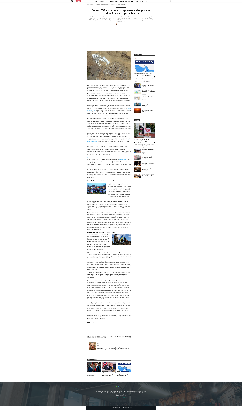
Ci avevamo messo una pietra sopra (104, 83)
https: (98, 345)
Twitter (103, 351)
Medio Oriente (92, 4)
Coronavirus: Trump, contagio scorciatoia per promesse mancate (148, 151)
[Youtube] (124, 401)
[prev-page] (88, 378)
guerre (92, 322)
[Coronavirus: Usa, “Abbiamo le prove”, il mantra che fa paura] (137, 163)
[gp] (116, 24)
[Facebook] (88, 329)
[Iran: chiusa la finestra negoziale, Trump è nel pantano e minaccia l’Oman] (137, 85)
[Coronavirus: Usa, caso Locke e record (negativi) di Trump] (137, 176)
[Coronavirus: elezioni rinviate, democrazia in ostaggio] (144, 130)
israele (95, 322)
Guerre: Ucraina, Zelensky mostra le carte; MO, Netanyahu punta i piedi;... (148, 91)
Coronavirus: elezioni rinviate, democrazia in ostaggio (142, 140)
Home (88, 4)
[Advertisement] (121, 35)
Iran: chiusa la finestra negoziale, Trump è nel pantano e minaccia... (148, 85)
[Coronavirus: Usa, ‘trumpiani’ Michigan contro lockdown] (137, 157)
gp (118, 23)
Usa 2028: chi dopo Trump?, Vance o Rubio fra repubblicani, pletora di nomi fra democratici (94, 374)
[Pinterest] (94, 329)
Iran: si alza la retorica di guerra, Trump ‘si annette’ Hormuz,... (143, 74)
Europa (119, 371)
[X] (91, 329)
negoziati (99, 322)
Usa (125, 7)
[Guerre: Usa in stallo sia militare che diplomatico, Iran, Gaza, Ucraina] (137, 104)
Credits (130, 407)
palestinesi (103, 322)
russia (108, 322)
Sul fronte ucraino (91, 157)
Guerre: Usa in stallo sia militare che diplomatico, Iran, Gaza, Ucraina (148, 104)
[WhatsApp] (97, 329)
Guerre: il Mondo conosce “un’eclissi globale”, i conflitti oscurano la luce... (147, 110)
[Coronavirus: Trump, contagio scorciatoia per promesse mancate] (137, 151)
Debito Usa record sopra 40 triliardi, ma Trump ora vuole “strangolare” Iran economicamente (109, 374)
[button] (170, 1)
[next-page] (90, 378)
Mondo (122, 7)
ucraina (111, 322)
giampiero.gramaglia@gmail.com (122, 397)
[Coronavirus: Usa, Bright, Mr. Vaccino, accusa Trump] (137, 169)
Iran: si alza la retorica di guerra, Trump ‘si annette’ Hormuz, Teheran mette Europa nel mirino (124, 374)
